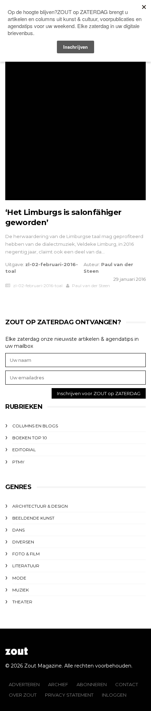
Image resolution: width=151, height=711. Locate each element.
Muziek (20, 589)
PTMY (18, 462)
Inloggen (114, 695)
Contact (126, 684)
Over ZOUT (23, 695)
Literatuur (25, 565)
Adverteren (24, 684)
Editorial (24, 449)
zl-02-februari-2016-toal (38, 285)
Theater (22, 601)
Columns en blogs (35, 425)
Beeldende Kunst (33, 518)
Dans (18, 530)
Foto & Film (26, 553)
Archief (58, 684)
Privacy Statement (69, 695)
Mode (19, 578)
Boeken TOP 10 (29, 437)
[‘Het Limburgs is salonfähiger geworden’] (75, 130)
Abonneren (92, 684)
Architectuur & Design (40, 506)
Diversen (23, 541)
